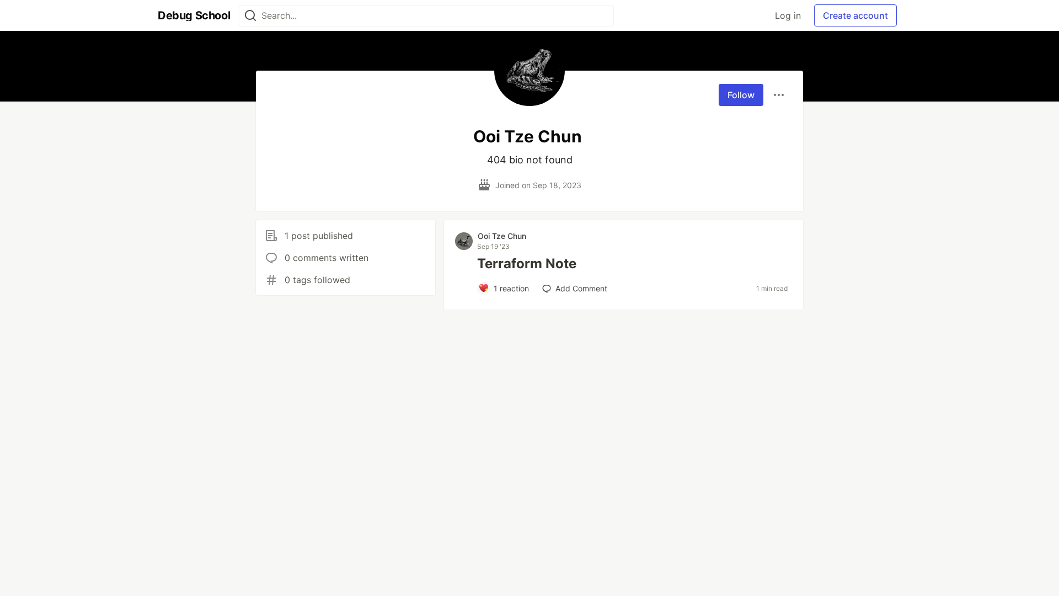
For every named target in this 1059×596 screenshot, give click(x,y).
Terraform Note (526, 264)
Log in (788, 15)
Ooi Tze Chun (502, 236)
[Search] (250, 16)
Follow (741, 94)
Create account (855, 15)
